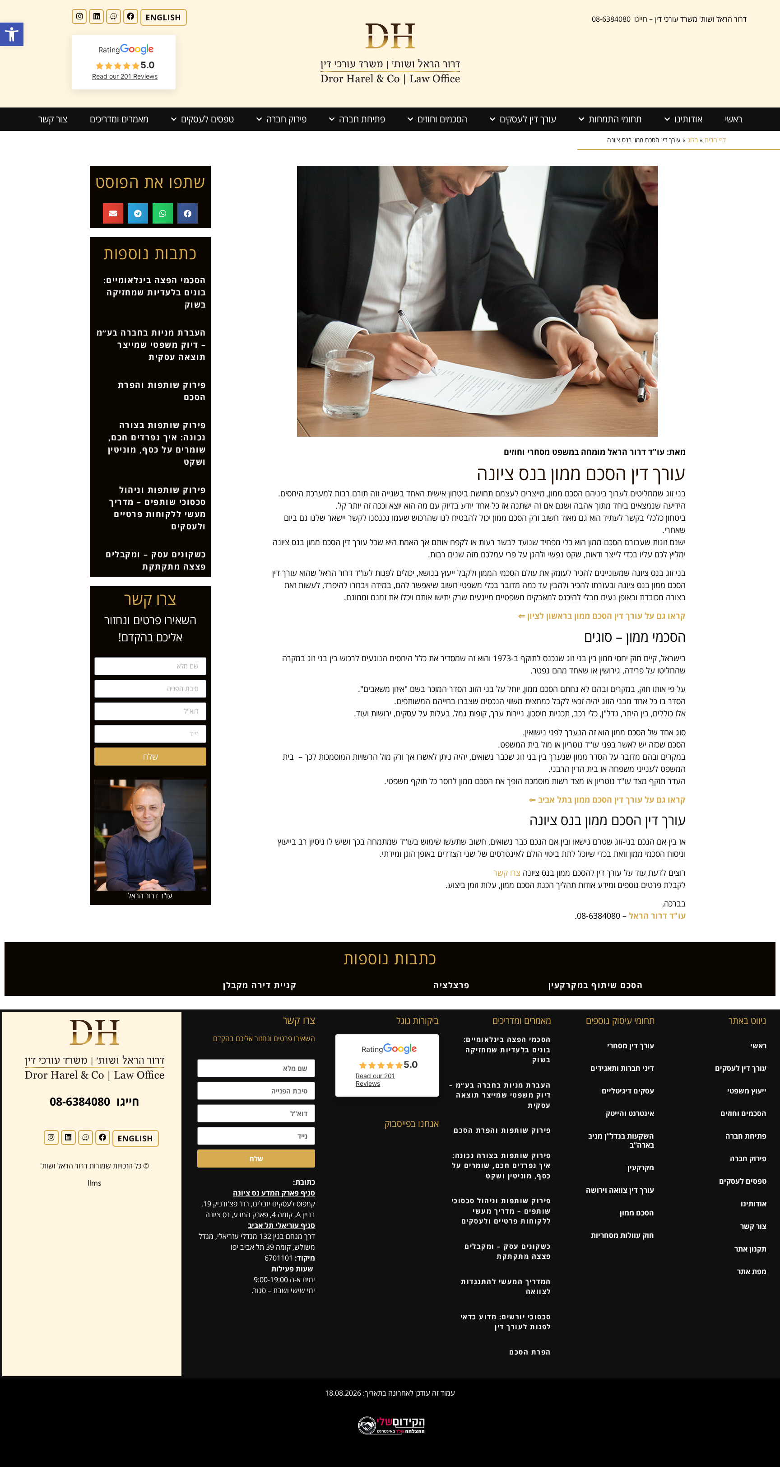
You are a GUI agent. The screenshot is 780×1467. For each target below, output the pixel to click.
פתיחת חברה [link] (362, 119)
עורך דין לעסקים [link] (528, 119)
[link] (11, 34)
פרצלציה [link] (451, 985)
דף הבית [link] (715, 139)
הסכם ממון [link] (637, 1213)
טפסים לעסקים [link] (207, 119)
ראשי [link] (733, 119)
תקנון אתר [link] (750, 1249)
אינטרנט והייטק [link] (630, 1113)
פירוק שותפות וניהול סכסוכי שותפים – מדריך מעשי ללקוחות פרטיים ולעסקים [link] (501, 1210)
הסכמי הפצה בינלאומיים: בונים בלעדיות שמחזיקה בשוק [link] (154, 292)
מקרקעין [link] (640, 1168)
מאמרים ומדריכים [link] (119, 119)
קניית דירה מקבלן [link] (260, 985)
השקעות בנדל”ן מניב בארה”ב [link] (621, 1140)
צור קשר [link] (52, 119)
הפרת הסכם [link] (530, 1351)
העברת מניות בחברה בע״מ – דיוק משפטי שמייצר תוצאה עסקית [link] (151, 344)
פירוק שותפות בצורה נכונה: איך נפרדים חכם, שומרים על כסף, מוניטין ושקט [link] (501, 1165)
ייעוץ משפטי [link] (746, 1091)
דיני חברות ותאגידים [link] (622, 1068)
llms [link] (95, 1183)
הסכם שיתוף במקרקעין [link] (595, 985)
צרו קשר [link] (506, 872)
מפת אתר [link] (751, 1271)
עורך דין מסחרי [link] (630, 1046)
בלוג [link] (692, 139)
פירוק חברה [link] (286, 119)
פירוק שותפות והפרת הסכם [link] (502, 1130)
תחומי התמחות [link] (615, 119)
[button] (187, 213)
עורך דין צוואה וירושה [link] (620, 1190)
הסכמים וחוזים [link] (442, 119)
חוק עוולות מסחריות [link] (622, 1235)
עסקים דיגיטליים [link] (628, 1091)
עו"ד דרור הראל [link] (657, 915)
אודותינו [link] (688, 119)
